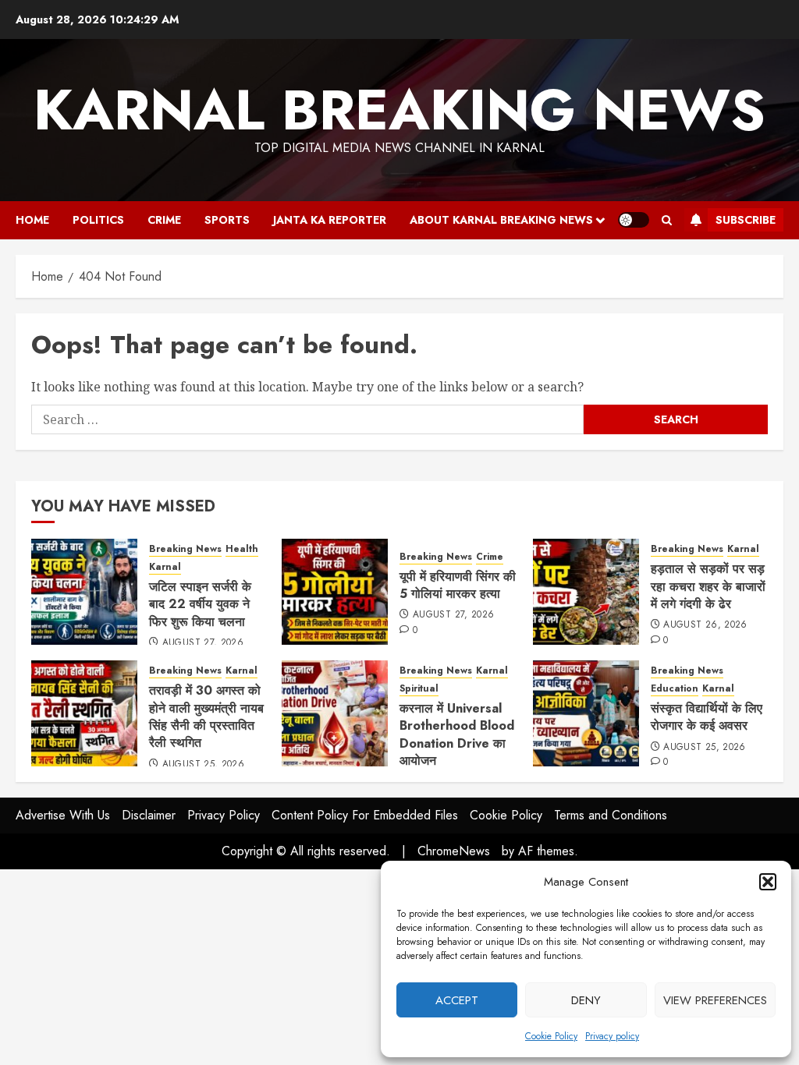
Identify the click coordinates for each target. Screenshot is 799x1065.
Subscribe (746, 220)
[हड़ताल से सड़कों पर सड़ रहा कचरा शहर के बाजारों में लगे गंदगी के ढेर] (586, 592)
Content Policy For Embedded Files (365, 815)
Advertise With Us (63, 815)
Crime (164, 220)
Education (674, 688)
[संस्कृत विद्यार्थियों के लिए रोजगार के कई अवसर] (586, 713)
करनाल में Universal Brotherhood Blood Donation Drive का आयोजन (457, 734)
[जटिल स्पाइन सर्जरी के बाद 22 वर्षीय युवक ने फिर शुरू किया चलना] (84, 592)
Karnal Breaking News (399, 109)
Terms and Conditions (610, 815)
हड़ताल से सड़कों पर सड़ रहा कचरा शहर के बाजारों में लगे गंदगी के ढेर (708, 586)
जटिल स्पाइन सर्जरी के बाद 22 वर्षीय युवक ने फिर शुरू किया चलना (200, 604)
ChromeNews (453, 851)
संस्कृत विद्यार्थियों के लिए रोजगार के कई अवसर (706, 716)
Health (241, 549)
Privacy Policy (223, 815)
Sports (227, 220)
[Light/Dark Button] (633, 220)
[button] (768, 882)
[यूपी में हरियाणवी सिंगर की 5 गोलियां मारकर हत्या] (335, 592)
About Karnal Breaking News (501, 220)
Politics (98, 220)
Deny (586, 1000)
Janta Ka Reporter (329, 220)
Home (32, 220)
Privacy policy (612, 1036)
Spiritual (419, 688)
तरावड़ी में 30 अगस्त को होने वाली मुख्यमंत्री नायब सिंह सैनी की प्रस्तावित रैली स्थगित (206, 716)
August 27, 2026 (202, 643)
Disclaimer (149, 815)
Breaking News (185, 549)
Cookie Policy (551, 1036)
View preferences (715, 1000)
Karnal (165, 567)
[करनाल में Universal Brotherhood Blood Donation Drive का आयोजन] (335, 713)
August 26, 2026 (705, 625)
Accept (456, 1000)
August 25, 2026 (203, 765)
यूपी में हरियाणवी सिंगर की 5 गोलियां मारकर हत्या (458, 585)
